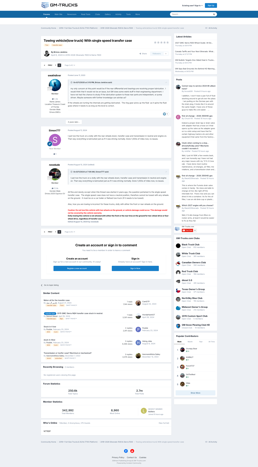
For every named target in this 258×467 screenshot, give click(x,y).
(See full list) (164, 423)
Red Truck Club (190, 271)
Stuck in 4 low (50, 327)
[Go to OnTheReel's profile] (182, 375)
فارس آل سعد (51, 303)
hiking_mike (147, 341)
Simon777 (54, 130)
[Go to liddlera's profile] (144, 411)
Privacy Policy (118, 457)
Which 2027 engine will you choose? (197, 205)
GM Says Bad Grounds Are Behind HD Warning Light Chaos (194, 69)
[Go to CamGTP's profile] (138, 303)
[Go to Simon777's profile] (55, 140)
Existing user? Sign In (191, 5)
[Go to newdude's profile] (55, 174)
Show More (195, 393)
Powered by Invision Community (129, 463)
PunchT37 (190, 366)
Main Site (58, 14)
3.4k (56, 99)
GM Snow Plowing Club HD (196, 325)
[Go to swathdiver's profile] (55, 85)
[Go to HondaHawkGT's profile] (138, 316)
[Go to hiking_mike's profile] (138, 342)
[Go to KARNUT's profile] (182, 358)
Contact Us (132, 457)
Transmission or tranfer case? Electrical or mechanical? (68, 353)
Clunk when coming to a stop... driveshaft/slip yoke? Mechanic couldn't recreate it (195, 146)
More (137, 14)
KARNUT (189, 357)
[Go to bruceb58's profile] (178, 87)
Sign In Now (135, 268)
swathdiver (54, 75)
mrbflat (187, 151)
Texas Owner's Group (193, 289)
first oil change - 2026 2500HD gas (197, 116)
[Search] (214, 14)
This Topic (203, 14)
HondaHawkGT (148, 315)
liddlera (151, 411)
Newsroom (71, 14)
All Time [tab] (212, 342)
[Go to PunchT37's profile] (182, 367)
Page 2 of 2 (69, 65)
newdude (54, 164)
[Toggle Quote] (72, 82)
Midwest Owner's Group (195, 307)
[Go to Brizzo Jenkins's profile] (47, 54)
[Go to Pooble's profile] (138, 329)
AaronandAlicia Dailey (55, 356)
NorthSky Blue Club (192, 298)
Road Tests (85, 14)
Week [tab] (179, 342)
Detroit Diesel (52, 316)
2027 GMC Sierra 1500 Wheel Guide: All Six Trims (193, 43)
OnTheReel (190, 374)
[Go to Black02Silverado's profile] (178, 177)
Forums (46, 14)
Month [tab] (190, 342)
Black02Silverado (191, 178)
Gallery (108, 14)
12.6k (55, 188)
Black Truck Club (190, 244)
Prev (50, 65)
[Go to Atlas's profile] (182, 384)
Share (144, 53)
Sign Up (211, 5)
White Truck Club (191, 253)
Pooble (49, 329)
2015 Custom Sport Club (194, 316)
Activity (118, 14)
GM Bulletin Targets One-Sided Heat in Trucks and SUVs (194, 60)
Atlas (188, 383)
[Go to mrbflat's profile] (178, 144)
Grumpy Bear (191, 348)
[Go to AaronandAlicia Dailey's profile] (138, 355)
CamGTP (146, 301)
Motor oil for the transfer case (57, 300)
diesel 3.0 (187, 280)
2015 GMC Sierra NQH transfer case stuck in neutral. (80, 313)
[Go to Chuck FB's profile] (178, 117)
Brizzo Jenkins (60, 52)
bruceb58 (188, 91)
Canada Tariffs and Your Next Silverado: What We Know (194, 51)
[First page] (44, 65)
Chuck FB (188, 118)
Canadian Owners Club (194, 262)
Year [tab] (201, 342)
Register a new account (77, 268)
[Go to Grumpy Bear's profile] (182, 349)
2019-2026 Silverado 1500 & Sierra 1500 (83, 55)
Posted (202, 91)
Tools (128, 14)
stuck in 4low (49, 340)
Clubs (97, 14)
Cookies (142, 457)
